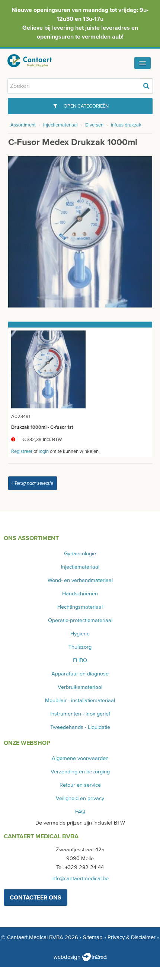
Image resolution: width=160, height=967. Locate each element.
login (44, 451)
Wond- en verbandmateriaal (80, 580)
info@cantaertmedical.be (80, 878)
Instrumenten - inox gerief (80, 714)
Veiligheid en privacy (80, 798)
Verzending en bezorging (80, 772)
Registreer (21, 451)
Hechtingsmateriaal (80, 607)
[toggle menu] (142, 63)
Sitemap (93, 937)
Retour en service (80, 785)
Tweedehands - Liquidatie (80, 727)
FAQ (80, 812)
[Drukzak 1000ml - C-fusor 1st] (48, 369)
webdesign (68, 957)
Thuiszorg (80, 647)
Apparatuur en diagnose (80, 674)
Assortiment (23, 125)
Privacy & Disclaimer (132, 937)
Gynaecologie (80, 553)
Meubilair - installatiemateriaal (80, 700)
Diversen (94, 125)
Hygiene (80, 634)
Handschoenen (80, 594)
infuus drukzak (126, 125)
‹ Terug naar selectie (32, 483)
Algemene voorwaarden (80, 758)
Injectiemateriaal (60, 125)
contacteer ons (35, 897)
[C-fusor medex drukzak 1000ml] (80, 231)
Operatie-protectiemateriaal (80, 620)
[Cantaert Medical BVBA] (35, 60)
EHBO (80, 660)
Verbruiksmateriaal (80, 687)
